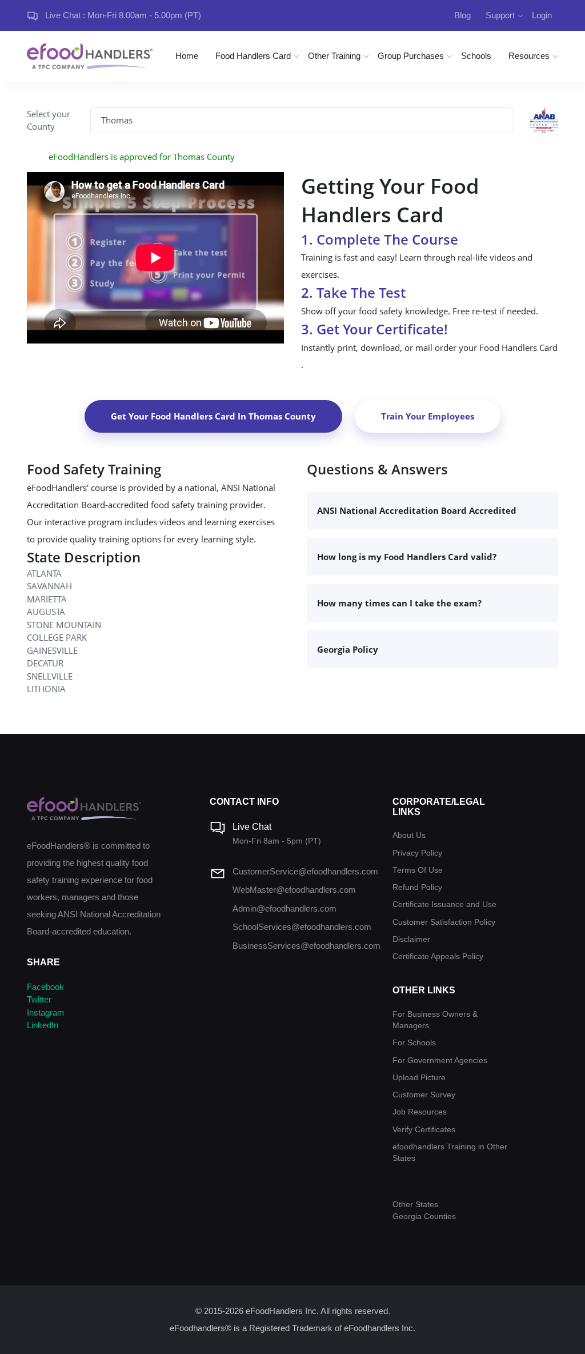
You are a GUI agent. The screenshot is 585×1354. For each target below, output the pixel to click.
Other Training (334, 56)
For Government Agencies (439, 1060)
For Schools (414, 1043)
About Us (409, 835)
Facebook (45, 987)
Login (542, 15)
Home (186, 56)
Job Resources (419, 1112)
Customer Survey (423, 1095)
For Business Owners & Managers (435, 1020)
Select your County (48, 120)
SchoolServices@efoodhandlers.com (302, 927)
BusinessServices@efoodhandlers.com (306, 945)
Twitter (39, 999)
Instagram (46, 1012)
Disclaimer (411, 939)
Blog (462, 15)
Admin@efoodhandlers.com (284, 908)
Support (500, 15)
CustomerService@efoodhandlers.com (305, 871)
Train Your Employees (427, 416)
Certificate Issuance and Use (444, 904)
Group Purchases (411, 56)
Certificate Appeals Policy (437, 956)
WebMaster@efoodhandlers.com (294, 889)
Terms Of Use (417, 870)
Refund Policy (417, 887)
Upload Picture (419, 1077)
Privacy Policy (417, 853)
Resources (529, 56)
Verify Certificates (423, 1129)
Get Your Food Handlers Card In (213, 416)
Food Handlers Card (253, 56)
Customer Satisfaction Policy (443, 922)
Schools (476, 56)
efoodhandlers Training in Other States (449, 1153)
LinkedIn (42, 1025)
